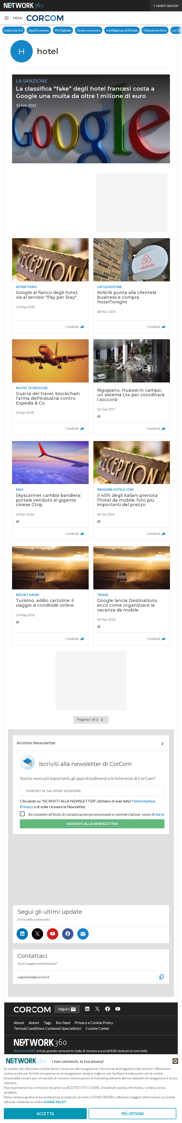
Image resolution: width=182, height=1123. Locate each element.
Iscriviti (92, 824)
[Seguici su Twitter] (37, 934)
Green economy (88, 30)
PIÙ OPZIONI (133, 1113)
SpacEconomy (38, 30)
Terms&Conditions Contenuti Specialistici (47, 1028)
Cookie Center (97, 1028)
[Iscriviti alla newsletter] (83, 934)
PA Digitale (63, 30)
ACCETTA (45, 1113)
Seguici (64, 1009)
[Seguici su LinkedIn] (22, 934)
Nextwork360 (25, 1051)
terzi (159, 814)
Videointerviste (154, 30)
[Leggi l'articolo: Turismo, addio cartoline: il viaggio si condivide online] (50, 595)
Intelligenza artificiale (121, 30)
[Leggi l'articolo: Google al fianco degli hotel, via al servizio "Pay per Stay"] (50, 285)
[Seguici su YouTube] (52, 934)
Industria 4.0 (13, 30)
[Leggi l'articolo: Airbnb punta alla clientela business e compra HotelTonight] (131, 285)
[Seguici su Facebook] (67, 934)
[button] (13, 18)
